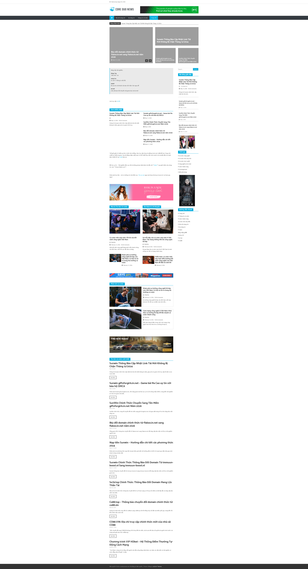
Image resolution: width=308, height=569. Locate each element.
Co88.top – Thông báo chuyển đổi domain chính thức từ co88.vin (141, 503)
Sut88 (118, 101)
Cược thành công (183, 167)
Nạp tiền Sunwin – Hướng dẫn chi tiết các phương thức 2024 (156, 140)
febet (180, 230)
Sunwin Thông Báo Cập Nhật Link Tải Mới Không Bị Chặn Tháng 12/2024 (174, 41)
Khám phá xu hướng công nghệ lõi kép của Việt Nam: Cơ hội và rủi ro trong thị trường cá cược (130, 259)
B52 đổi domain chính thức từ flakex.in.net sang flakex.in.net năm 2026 (127, 54)
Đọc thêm (113, 377)
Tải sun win (141, 175)
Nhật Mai (113, 242)
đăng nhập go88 (182, 232)
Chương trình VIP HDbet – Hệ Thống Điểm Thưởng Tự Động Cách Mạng (140, 543)
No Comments (123, 120)
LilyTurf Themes (157, 566)
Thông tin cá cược (143, 18)
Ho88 (180, 241)
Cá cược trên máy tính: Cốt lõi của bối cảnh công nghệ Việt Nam (123, 238)
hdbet (155, 165)
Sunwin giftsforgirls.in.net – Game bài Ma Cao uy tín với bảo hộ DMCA (141, 23)
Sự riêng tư (131, 18)
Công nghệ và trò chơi (185, 164)
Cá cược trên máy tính (185, 158)
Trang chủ (153, 18)
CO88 (120, 157)
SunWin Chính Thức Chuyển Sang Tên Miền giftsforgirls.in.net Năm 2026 (156, 123)
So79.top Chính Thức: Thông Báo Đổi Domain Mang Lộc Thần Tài (140, 483)
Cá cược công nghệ (184, 156)
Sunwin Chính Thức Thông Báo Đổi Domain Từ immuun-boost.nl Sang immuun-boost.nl (141, 464)
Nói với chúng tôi (120, 18)
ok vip (180, 238)
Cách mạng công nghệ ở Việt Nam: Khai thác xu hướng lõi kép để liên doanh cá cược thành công (157, 313)
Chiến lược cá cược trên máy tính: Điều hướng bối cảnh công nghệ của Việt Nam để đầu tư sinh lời (164, 259)
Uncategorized (184, 86)
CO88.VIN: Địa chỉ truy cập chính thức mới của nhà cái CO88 (140, 523)
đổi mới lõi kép (183, 172)
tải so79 (181, 235)
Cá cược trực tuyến (184, 161)
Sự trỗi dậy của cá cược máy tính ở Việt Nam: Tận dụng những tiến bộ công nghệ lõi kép (157, 239)
